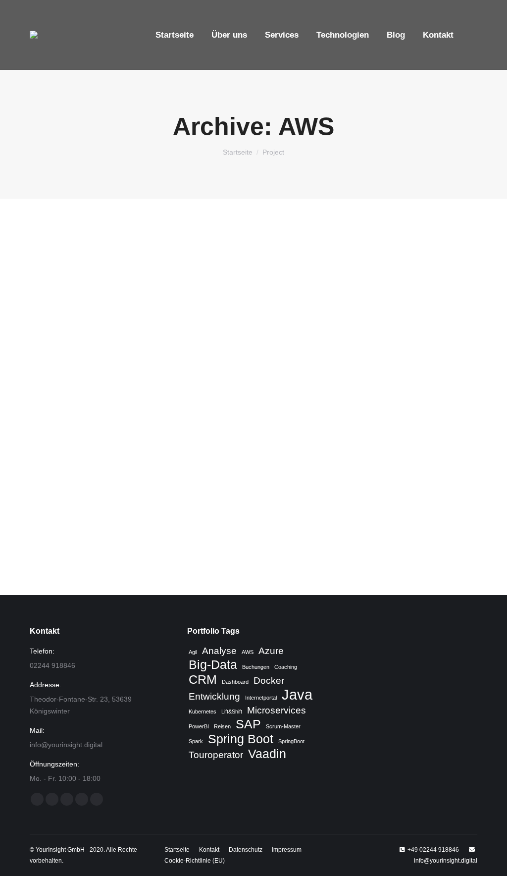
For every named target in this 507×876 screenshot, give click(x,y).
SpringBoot (291, 741)
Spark (196, 741)
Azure (271, 651)
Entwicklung (214, 696)
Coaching (285, 667)
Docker (269, 680)
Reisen (222, 726)
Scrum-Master (283, 726)
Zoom (240, 397)
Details (267, 397)
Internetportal (261, 698)
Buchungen (255, 667)
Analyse (219, 651)
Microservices (276, 710)
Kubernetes (202, 711)
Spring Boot (240, 739)
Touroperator (216, 755)
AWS (248, 652)
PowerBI (199, 726)
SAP (248, 724)
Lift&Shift (231, 711)
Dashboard (235, 682)
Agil (193, 652)
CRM (203, 680)
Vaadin (267, 754)
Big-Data (213, 665)
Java (297, 695)
